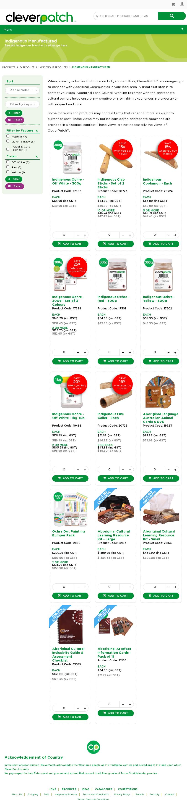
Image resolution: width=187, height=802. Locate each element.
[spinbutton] (63, 235)
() (19, 136)
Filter (16, 113)
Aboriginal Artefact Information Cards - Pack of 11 (114, 652)
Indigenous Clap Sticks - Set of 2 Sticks (111, 183)
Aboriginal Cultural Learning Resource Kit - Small (159, 535)
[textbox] (126, 16)
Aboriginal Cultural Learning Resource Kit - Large (114, 535)
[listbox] (22, 90)
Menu (8, 29)
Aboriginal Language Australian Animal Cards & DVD (160, 418)
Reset (17, 120)
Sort (9, 81)
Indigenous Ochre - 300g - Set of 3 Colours (68, 300)
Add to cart (72, 244)
